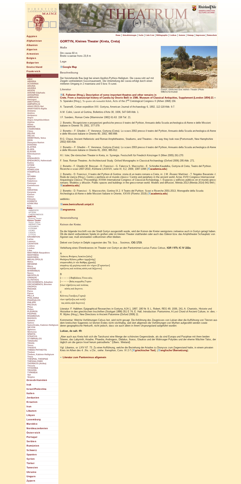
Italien (30, 393)
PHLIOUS (32, 305)
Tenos (30, 345)
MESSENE (32, 264)
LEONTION (32, 243)
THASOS (31, 347)
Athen (30, 124)
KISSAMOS (33, 226)
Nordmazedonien (37, 428)
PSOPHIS (31, 314)
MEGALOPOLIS (35, 259)
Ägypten (32, 36)
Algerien (32, 49)
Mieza (30, 266)
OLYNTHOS (33, 280)
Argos (30, 117)
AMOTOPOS (33, 102)
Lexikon (173, 35)
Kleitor (30, 197)
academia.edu (158, 168)
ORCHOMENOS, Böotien (39, 284)
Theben (31, 352)
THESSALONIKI (35, 361)
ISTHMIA (31, 176)
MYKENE (31, 268)
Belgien (31, 58)
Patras (30, 293)
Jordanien (33, 397)
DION (30, 140)
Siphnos (31, 329)
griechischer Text (145, 350)
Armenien (33, 54)
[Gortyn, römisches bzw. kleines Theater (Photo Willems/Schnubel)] (189, 87)
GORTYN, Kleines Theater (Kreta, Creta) (90, 41)
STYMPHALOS (34, 338)
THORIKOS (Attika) (36, 363)
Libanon (32, 411)
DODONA (32, 145)
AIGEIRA (31, 88)
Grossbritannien (37, 380)
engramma (69, 209)
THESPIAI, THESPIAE (37, 359)
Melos (30, 262)
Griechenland (34, 75)
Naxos (30, 273)
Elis (29, 156)
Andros (31, 113)
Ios (28, 174)
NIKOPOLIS (33, 275)
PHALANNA (33, 298)
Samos (30, 323)
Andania (31, 111)
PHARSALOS (33, 300)
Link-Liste (150, 35)
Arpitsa (30, 122)
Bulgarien (33, 62)
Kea (29, 188)
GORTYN (31, 217)
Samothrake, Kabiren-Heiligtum (42, 325)
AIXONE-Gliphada (36, 93)
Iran (29, 406)
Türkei (31, 463)
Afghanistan (34, 41)
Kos (29, 206)
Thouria (31, 366)
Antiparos (32, 115)
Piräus (30, 309)
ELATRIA (31, 147)
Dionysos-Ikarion (35, 142)
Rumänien (33, 445)
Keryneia (31, 192)
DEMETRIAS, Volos (36, 138)
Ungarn (31, 476)
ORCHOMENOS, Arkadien (40, 282)
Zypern (31, 480)
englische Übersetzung (174, 350)
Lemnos (31, 241)
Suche (141, 35)
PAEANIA (31, 289)
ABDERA (31, 81)
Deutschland (35, 67)
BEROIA (31, 126)
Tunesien (32, 467)
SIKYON (31, 327)
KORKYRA (32, 203)
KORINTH (32, 201)
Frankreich (33, 71)
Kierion (30, 194)
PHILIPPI (31, 302)
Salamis (31, 320)
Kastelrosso (33, 185)
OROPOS (32, 286)
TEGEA (30, 343)
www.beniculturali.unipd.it (78, 204)
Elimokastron (33, 154)
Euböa (30, 163)
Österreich (33, 432)
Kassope (31, 183)
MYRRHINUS (33, 271)
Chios (30, 131)
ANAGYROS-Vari (35, 106)
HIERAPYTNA (34, 224)
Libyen (31, 415)
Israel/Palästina (37, 389)
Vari (29, 375)
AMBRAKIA (33, 97)
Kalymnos (32, 181)
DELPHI (31, 133)
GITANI (30, 165)
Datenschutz (212, 35)
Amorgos (32, 99)
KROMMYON (33, 237)
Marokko (32, 424)
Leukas (30, 248)
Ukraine (32, 472)
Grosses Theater (35, 218)
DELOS (30, 136)
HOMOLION (33, 169)
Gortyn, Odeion (34, 222)
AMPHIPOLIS (33, 104)
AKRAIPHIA (33, 95)
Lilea (29, 250)
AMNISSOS (33, 210)
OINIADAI (32, 277)
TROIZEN (32, 370)
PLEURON (32, 311)
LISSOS (32, 233)
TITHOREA (32, 368)
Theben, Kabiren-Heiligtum (40, 354)
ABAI (29, 79)
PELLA (30, 295)
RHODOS (32, 318)
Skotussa (32, 332)
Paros (30, 291)
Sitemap (190, 35)
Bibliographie (162, 35)
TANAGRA (32, 341)
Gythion (31, 167)
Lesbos (31, 246)
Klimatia (31, 199)
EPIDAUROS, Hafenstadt (39, 160)
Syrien (31, 459)
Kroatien (32, 402)
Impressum (200, 35)
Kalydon (31, 178)
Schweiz (32, 450)
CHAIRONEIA (33, 129)
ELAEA (30, 149)
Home (118, 35)
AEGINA (31, 86)
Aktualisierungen (129, 35)
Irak (29, 384)
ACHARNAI (32, 84)
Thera (30, 357)
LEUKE (31, 230)
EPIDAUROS (33, 158)
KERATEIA (32, 190)
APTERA (32, 212)
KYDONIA (32, 228)
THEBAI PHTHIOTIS (37, 350)
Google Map (70, 67)
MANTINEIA (33, 255)
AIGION (31, 90)
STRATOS (32, 336)
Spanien (32, 454)
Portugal (32, 437)
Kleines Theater (34, 220)
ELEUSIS (31, 151)
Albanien (32, 45)
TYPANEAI (32, 372)
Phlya (30, 307)
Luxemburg (34, 419)
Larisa (30, 239)
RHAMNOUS (33, 316)
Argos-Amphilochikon (38, 120)
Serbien (31, 441)
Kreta (29, 208)
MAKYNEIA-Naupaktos (38, 253)
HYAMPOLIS (33, 172)
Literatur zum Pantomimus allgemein (84, 357)
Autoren (181, 35)
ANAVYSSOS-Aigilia (37, 108)
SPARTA (31, 334)
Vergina (31, 377)
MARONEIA (33, 257)
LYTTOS (32, 235)
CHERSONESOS (35, 214)
